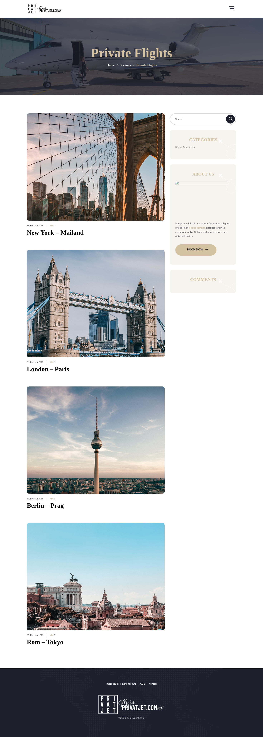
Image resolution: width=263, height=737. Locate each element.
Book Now (195, 249)
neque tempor (197, 227)
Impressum (112, 683)
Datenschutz (129, 683)
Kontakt (153, 683)
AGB (142, 683)
